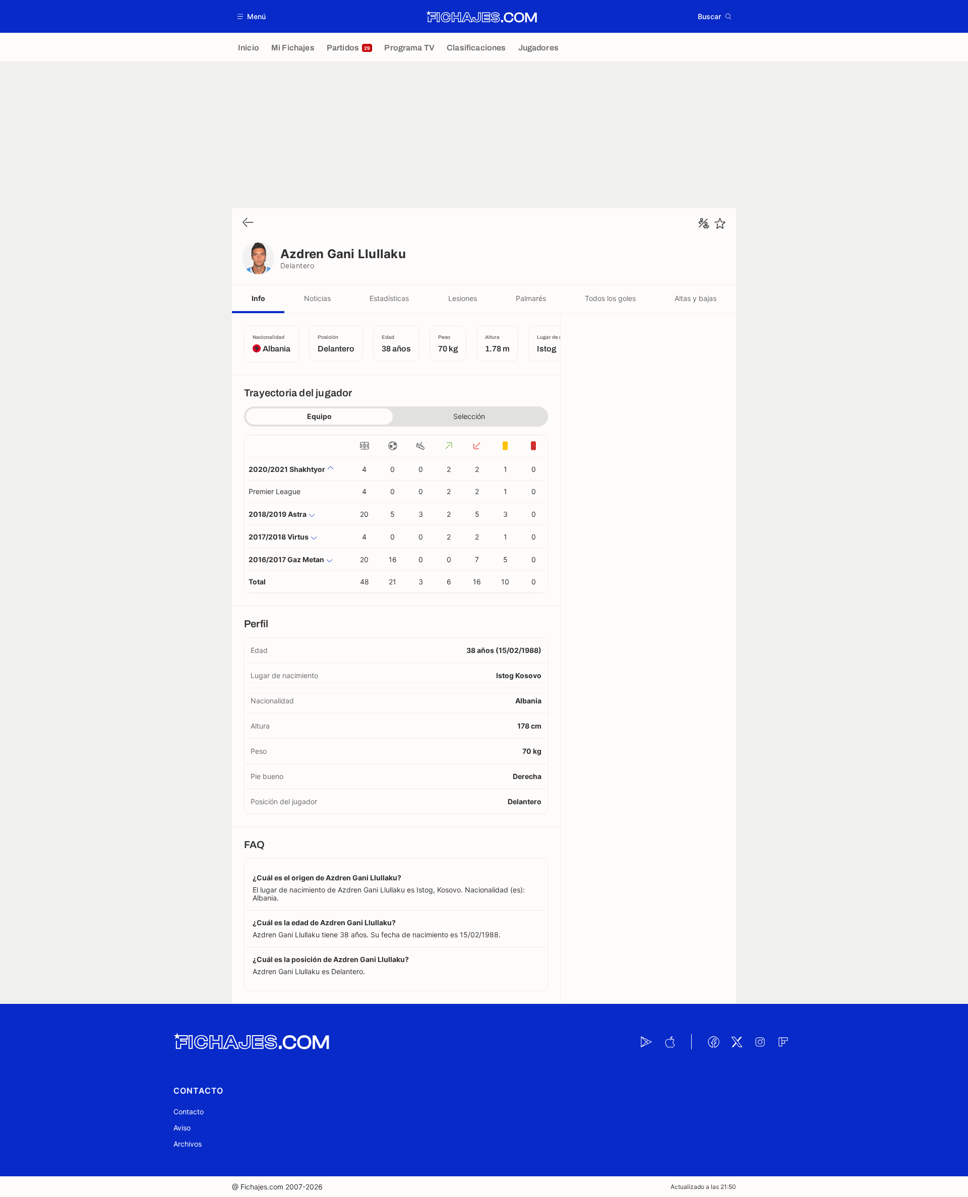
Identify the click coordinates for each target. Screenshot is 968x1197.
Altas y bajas (695, 298)
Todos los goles (610, 298)
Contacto (188, 1111)
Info (258, 298)
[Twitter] (736, 1041)
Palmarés (531, 298)
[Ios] (669, 1041)
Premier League (274, 491)
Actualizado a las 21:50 (703, 1186)
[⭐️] (720, 223)
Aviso (182, 1127)
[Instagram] (759, 1041)
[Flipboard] (783, 1041)
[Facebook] (713, 1041)
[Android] (646, 1041)
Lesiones (462, 298)
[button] (252, 16)
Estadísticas (389, 298)
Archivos (187, 1144)
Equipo (319, 416)
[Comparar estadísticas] (704, 223)
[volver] (248, 223)
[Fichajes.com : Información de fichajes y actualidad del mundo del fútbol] (481, 17)
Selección (469, 416)
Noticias (317, 298)
